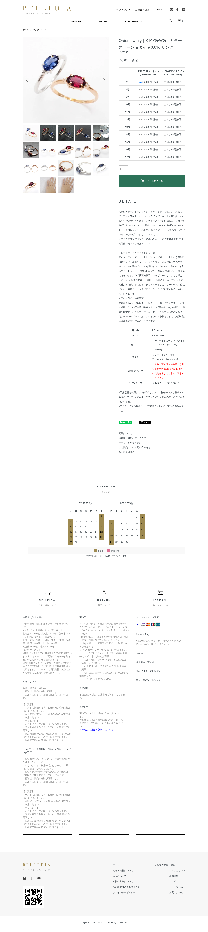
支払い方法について (123, 881)
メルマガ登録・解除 (165, 864)
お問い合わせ (176, 892)
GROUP (103, 21)
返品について (125, 433)
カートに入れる (155, 181)
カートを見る (176, 886)
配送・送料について (123, 870)
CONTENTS (131, 21)
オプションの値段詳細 (130, 442)
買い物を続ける (127, 452)
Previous (27, 80)
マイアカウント (122, 9)
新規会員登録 (142, 9)
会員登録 (173, 875)
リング (36, 29)
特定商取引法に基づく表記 (132, 438)
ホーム (26, 29)
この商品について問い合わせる (134, 447)
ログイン (173, 881)
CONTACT (159, 9)
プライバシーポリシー (124, 892)
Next (104, 80)
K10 (45, 29)
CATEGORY (75, 21)
